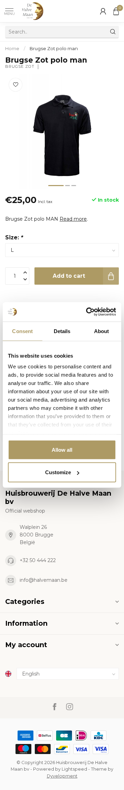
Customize (58, 472)
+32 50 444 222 (38, 560)
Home (12, 48)
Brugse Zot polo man (54, 48)
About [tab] (101, 331)
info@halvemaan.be (44, 580)
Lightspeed (74, 769)
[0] (116, 11)
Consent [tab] (22, 331)
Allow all (62, 449)
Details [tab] (62, 331)
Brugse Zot (19, 66)
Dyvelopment (62, 776)
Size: (14, 237)
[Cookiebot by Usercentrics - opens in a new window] (87, 311)
